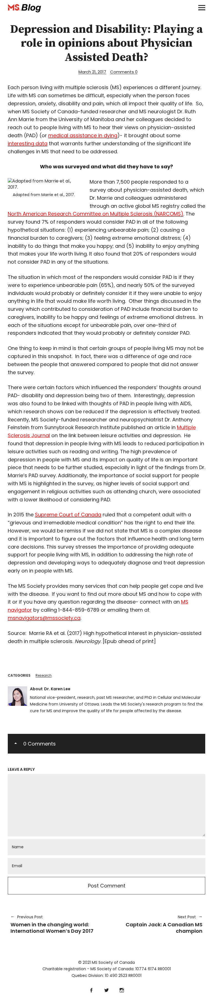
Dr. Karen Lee (57, 689)
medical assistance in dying (82, 135)
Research (44, 675)
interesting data (27, 143)
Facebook (91, 989)
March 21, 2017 (92, 72)
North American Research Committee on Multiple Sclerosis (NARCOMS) (95, 213)
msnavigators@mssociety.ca (44, 617)
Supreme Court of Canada (68, 514)
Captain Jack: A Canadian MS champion (157, 924)
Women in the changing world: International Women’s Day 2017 (52, 924)
